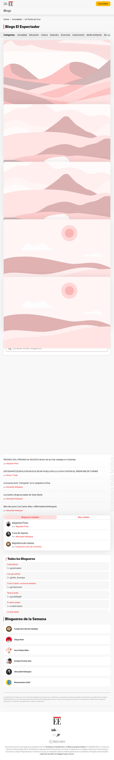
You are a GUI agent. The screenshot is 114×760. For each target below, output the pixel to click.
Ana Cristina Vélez (21, 650)
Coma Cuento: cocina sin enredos (21, 583)
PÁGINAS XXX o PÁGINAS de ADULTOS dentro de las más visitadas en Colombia (40, 459)
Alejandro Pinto (12, 464)
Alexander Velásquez (14, 487)
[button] (110, 35)
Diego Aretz (19, 639)
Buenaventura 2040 (22, 682)
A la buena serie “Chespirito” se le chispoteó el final (27, 483)
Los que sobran (13, 574)
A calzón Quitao (16, 606)
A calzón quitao (13, 602)
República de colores (23, 543)
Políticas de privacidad (75, 747)
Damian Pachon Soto (22, 661)
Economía (65, 35)
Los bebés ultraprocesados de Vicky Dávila (23, 495)
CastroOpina (12, 564)
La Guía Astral (13, 612)
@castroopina (15, 568)
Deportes (54, 35)
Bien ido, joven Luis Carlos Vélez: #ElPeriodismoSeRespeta (30, 506)
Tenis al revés (12, 593)
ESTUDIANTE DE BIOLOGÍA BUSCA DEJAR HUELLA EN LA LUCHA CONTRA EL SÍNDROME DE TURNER (51, 471)
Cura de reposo (20, 533)
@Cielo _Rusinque (17, 578)
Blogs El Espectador (22, 26)
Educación (34, 35)
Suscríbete (103, 4)
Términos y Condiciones (55, 747)
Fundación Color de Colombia (28, 547)
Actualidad (17, 19)
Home (6, 19)
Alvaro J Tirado (12, 475)
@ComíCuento (16, 587)
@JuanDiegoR (16, 597)
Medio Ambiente (94, 35)
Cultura (44, 35)
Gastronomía (78, 35)
